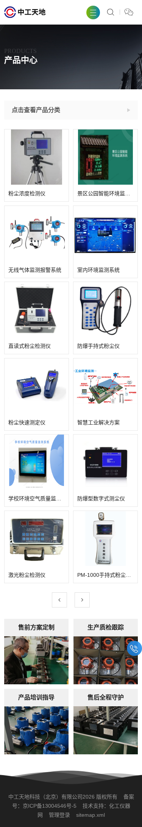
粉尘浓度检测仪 (26, 193)
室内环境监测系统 (98, 269)
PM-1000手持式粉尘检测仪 (105, 575)
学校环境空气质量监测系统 (36, 498)
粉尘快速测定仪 (26, 422)
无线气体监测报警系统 (34, 269)
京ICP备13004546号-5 (49, 806)
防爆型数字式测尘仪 (101, 498)
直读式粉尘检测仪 (29, 346)
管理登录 (59, 815)
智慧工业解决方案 (98, 422)
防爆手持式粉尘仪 (98, 346)
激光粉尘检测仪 (26, 575)
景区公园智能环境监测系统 (105, 193)
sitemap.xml (90, 815)
